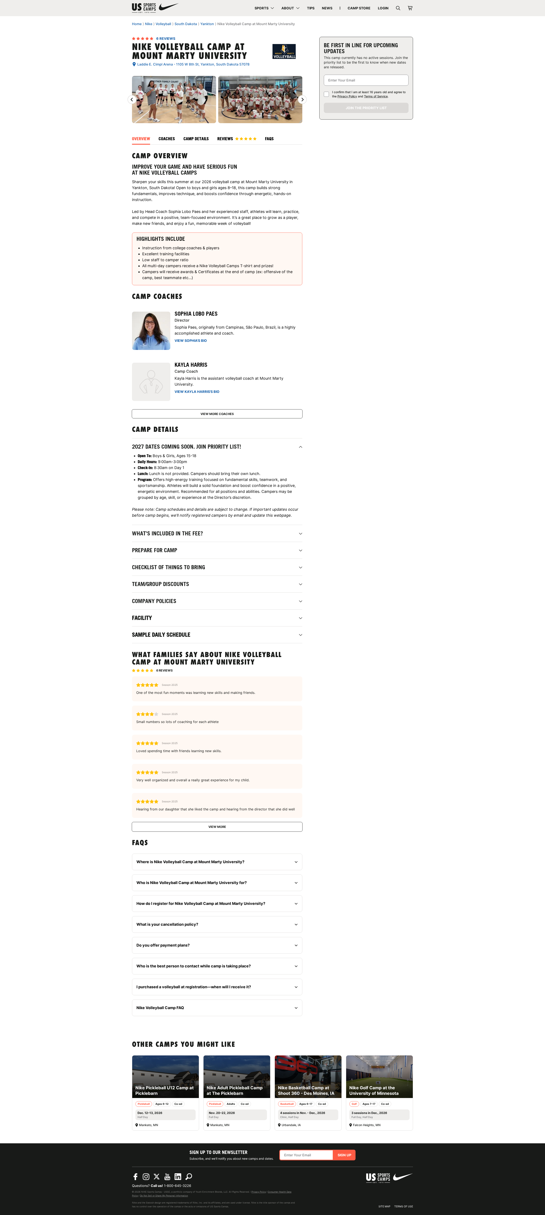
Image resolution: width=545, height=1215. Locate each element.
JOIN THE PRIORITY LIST (366, 108)
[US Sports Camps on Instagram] (146, 1176)
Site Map (384, 1206)
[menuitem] (264, 8)
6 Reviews (165, 38)
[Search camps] (188, 1176)
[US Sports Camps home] (155, 8)
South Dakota (186, 24)
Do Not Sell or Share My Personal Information (164, 1195)
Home (137, 24)
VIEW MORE (217, 827)
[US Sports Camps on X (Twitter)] (156, 1176)
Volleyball (163, 24)
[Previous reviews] (132, 99)
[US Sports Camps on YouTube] (167, 1176)
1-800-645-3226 (177, 1186)
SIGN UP (344, 1155)
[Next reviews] (302, 99)
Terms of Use (403, 1206)
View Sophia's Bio (191, 340)
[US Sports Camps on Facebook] (135, 1176)
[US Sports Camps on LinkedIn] (178, 1176)
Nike (148, 24)
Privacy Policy (347, 96)
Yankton (207, 24)
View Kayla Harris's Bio (197, 391)
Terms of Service (376, 96)
